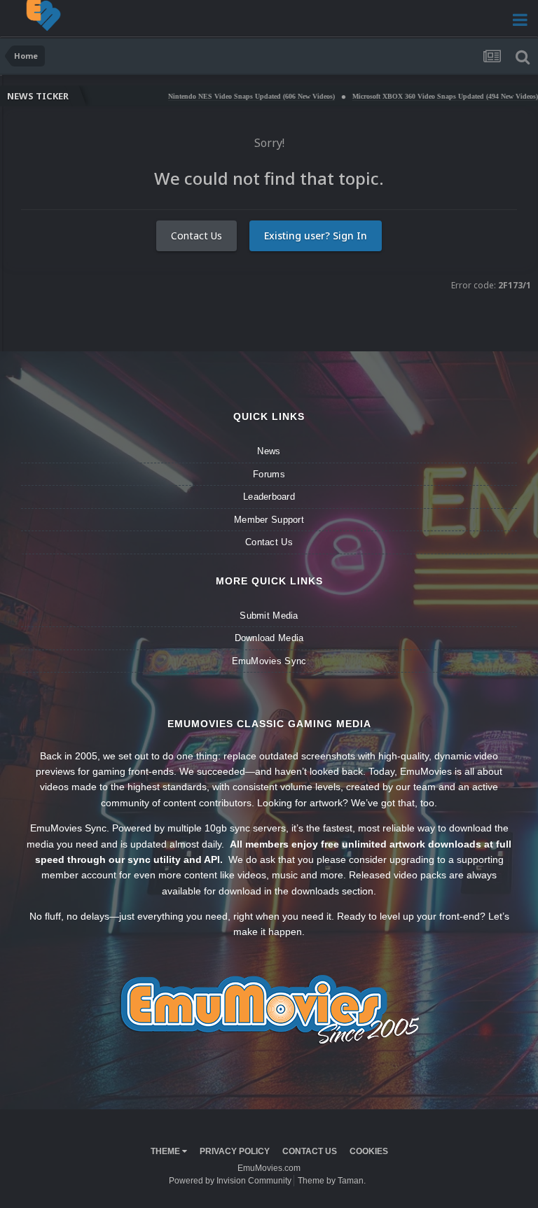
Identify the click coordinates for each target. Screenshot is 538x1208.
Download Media (269, 638)
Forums (269, 474)
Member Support (269, 519)
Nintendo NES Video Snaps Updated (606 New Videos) (222, 96)
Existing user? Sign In (315, 235)
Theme (166, 1151)
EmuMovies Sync (269, 661)
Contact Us (196, 235)
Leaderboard (269, 496)
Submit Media (269, 615)
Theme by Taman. (332, 1181)
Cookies (369, 1151)
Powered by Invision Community (230, 1181)
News (268, 451)
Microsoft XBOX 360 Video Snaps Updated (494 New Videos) (416, 96)
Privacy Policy (235, 1151)
